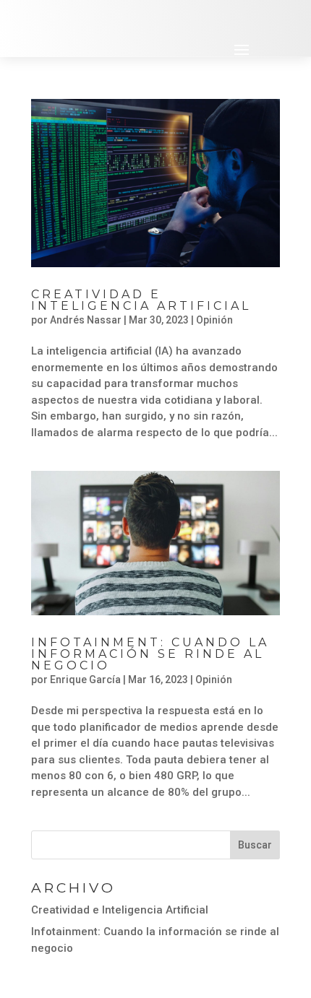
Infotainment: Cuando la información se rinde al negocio (150, 653)
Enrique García (85, 679)
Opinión (214, 320)
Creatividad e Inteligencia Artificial (141, 300)
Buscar (255, 845)
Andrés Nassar (86, 320)
